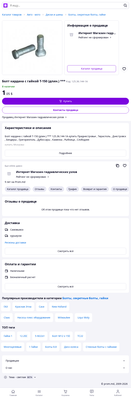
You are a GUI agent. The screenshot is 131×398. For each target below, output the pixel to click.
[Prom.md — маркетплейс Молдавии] (5, 5)
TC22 (80, 336)
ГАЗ (6, 306)
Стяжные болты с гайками (101, 346)
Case (41, 306)
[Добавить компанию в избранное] (125, 166)
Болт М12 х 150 (61, 336)
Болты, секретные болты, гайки (87, 14)
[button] (65, 101)
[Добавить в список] (124, 68)
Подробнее (65, 153)
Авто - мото (33, 14)
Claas (7, 317)
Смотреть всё (66, 251)
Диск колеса (71, 346)
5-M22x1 (40, 336)
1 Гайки (33, 346)
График (72, 189)
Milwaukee (64, 317)
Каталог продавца (91, 68)
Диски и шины (54, 14)
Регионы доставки (15, 242)
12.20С (23, 336)
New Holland (59, 306)
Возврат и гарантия (95, 189)
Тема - (17, 377)
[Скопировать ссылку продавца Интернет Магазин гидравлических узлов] (117, 166)
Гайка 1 (8, 336)
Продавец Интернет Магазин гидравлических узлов (33, 117)
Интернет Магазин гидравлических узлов (46, 172)
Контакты (56, 189)
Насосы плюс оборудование (33, 317)
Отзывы (39, 189)
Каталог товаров (11, 14)
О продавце (120, 189)
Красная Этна (23, 306)
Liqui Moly (83, 317)
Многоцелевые (12, 346)
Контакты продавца (65, 110)
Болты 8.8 (51, 346)
